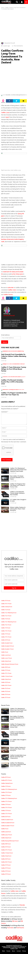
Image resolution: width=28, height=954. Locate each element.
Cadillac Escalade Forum (7, 643)
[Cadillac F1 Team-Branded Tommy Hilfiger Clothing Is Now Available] (5, 497)
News (3, 951)
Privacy (24, 951)
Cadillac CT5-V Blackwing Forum (8, 622)
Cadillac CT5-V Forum (6, 625)
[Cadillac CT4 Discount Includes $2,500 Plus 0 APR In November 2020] (14, 376)
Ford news (10, 927)
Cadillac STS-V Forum (6, 673)
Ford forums (20, 927)
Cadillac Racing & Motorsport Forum (9, 664)
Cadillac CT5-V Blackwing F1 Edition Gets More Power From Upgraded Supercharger (18, 469)
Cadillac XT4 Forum (5, 688)
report (7, 117)
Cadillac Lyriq (5, 112)
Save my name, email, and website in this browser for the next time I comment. (13, 440)
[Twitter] (16, 101)
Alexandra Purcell (9, 43)
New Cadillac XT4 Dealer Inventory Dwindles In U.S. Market (17, 477)
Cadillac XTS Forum (5, 697)
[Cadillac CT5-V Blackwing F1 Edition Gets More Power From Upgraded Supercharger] (5, 473)
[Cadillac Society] (6, 4)
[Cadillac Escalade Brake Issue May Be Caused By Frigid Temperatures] (5, 760)
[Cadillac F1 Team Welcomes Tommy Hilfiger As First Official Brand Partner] (14, 364)
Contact (19, 951)
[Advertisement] (14, 27)
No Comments (18, 46)
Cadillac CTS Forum (5, 634)
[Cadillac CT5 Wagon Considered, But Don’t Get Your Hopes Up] (14, 389)
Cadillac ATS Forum (5, 601)
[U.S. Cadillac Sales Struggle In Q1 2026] (5, 505)
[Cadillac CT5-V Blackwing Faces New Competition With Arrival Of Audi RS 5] (5, 768)
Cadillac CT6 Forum (5, 628)
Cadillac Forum (4, 652)
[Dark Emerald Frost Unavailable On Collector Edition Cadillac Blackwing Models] (14, 351)
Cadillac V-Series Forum (6, 676)
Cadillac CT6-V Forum (6, 631)
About (13, 951)
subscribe (11, 287)
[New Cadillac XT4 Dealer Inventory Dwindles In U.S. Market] (5, 481)
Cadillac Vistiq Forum (6, 679)
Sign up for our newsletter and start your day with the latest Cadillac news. (14, 566)
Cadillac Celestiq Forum (6, 607)
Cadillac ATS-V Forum (6, 604)
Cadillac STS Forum (5, 670)
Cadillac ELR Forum (5, 640)
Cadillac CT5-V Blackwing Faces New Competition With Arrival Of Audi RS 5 (18, 764)
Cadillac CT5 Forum (5, 619)
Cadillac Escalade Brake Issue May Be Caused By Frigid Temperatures (18, 756)
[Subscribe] (23, 101)
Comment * (4, 412)
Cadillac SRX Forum (5, 667)
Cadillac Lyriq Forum (6, 655)
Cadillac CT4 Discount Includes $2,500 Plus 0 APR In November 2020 (12, 382)
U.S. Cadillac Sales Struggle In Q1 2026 (18, 500)
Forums (8, 951)
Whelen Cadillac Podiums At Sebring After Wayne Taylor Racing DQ (17, 508)
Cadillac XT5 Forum (5, 691)
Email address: (5, 335)
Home (2, 8)
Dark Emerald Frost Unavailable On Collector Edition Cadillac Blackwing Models (13, 356)
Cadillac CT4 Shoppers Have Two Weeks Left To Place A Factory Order (17, 485)
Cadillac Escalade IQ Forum (7, 646)
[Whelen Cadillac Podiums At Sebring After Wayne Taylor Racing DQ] (5, 512)
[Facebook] (9, 101)
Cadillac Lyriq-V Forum (6, 658)
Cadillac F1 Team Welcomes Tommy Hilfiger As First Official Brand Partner (13, 369)
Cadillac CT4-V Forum (6, 616)
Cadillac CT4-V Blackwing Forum (8, 613)
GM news (15, 921)
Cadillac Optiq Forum (6, 661)
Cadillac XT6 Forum (5, 694)
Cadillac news (12, 290)
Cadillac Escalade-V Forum (7, 649)
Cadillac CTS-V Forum (6, 637)
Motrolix (22, 905)
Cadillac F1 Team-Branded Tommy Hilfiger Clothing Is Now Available (17, 493)
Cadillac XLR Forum (5, 682)
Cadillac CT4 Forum (5, 610)
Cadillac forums (8, 294)
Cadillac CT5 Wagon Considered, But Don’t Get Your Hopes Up (14, 394)
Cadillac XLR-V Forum (6, 685)
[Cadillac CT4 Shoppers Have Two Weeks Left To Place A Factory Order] (5, 489)
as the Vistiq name (17, 274)
